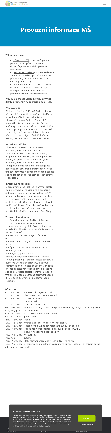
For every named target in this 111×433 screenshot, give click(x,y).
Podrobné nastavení (87, 425)
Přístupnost (81, 430)
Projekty (45, 430)
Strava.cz (11, 430)
